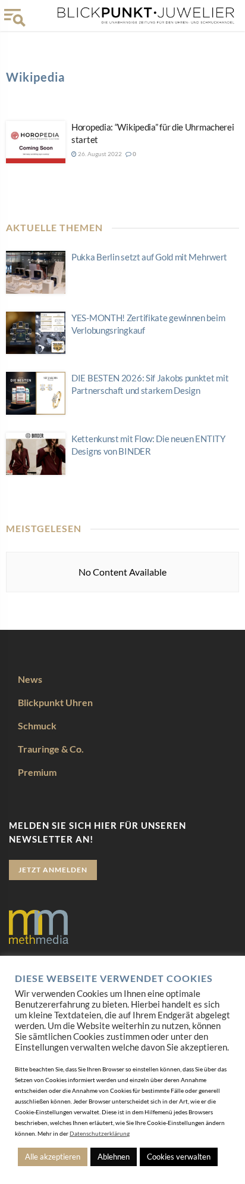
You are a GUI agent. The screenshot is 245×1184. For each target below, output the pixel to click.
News (30, 679)
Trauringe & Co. (51, 748)
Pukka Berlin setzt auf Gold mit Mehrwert (149, 256)
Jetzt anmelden (52, 869)
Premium (37, 772)
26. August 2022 (99, 153)
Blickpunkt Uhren (55, 702)
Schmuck (37, 725)
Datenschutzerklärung (100, 1133)
